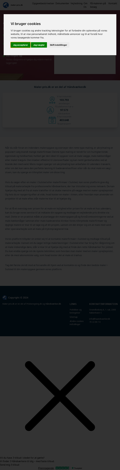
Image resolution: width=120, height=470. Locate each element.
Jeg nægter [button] (39, 45)
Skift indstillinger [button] (58, 45)
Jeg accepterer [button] (20, 45)
